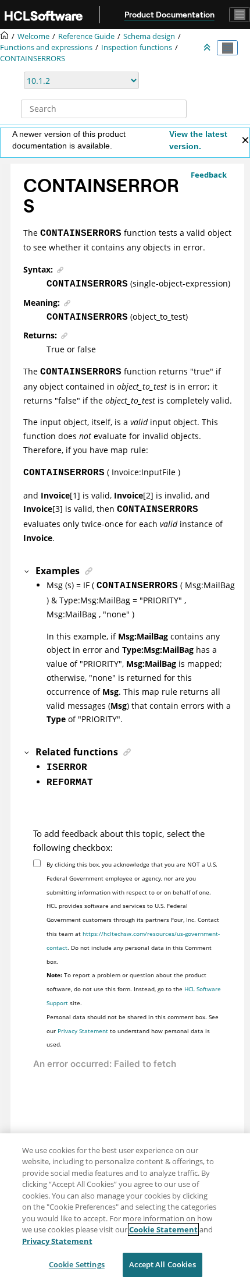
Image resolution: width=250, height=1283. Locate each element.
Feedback (209, 174)
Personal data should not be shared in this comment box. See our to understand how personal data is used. (133, 1031)
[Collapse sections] (208, 47)
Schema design (149, 36)
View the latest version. (198, 140)
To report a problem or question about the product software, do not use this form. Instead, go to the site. (134, 989)
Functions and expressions (46, 47)
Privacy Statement (83, 1031)
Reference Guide (86, 36)
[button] (27, 570)
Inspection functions (136, 47)
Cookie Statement (163, 1229)
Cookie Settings (77, 1264)
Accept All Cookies (162, 1264)
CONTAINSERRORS (32, 58)
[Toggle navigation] (239, 14)
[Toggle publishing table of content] (227, 47)
